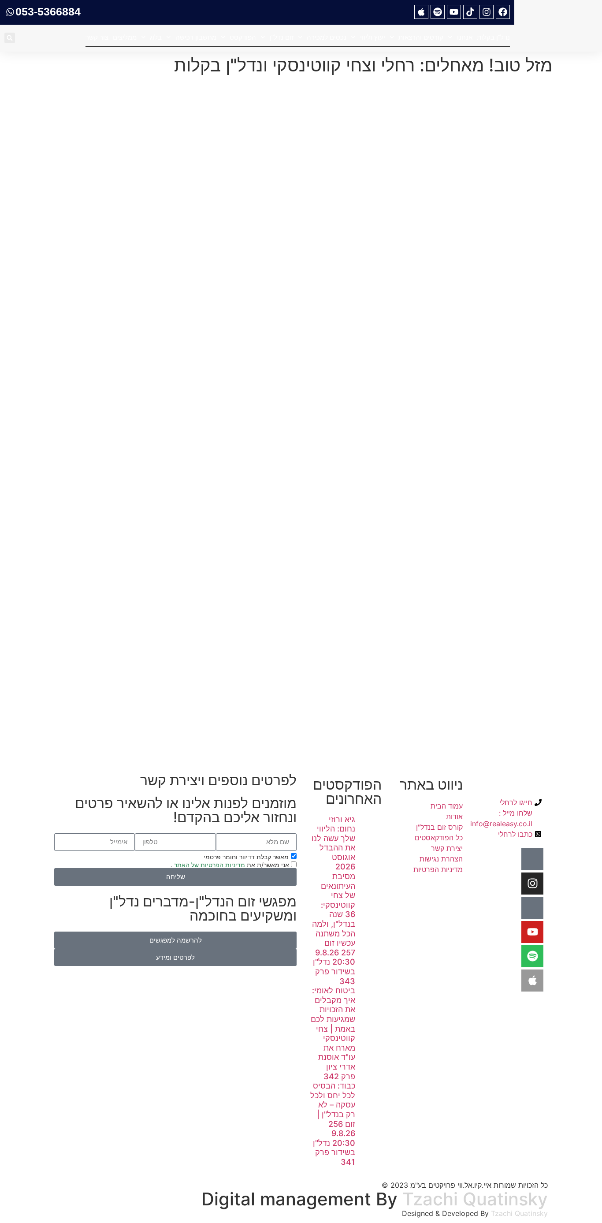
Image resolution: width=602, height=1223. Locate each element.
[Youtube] (454, 12)
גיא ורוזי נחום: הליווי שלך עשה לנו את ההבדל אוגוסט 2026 (333, 843)
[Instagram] (486, 12)
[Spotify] (438, 12)
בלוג (156, 37)
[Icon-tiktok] (532, 908)
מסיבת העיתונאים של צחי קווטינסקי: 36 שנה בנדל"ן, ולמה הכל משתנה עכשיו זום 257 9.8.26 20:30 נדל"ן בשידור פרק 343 (333, 929)
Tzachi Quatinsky (475, 1199)
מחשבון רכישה (195, 37)
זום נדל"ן (282, 37)
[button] (9, 38)
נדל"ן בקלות (493, 37)
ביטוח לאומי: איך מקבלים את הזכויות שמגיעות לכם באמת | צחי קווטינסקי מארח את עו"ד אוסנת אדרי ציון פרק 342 (333, 1033)
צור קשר (96, 37)
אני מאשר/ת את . (231, 864)
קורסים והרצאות (420, 37)
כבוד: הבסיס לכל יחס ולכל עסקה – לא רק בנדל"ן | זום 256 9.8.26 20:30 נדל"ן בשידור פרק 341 (332, 1124)
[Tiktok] (470, 12)
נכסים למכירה (326, 37)
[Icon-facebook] (532, 859)
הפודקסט (243, 37)
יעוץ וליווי (372, 37)
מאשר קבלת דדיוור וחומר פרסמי (246, 856)
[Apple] (421, 12)
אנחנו (464, 37)
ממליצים (125, 37)
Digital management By (299, 1199)
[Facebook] (503, 12)
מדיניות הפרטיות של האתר (208, 865)
